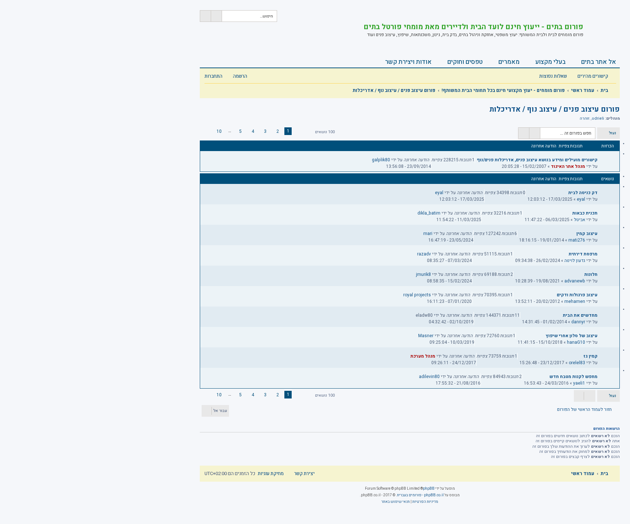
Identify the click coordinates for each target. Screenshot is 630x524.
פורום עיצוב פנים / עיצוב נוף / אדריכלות (554, 109)
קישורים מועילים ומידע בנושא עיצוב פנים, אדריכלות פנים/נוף (537, 160)
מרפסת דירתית (583, 254)
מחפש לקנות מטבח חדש (573, 376)
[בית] (601, 27)
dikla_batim (428, 213)
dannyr (578, 322)
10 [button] (219, 131)
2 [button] (277, 131)
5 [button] (240, 131)
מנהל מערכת (423, 356)
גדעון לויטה (574, 260)
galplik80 (381, 160)
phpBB (429, 488)
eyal (581, 199)
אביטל (579, 219)
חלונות (591, 274)
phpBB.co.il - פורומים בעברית (420, 495)
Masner (425, 335)
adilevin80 (429, 376)
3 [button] (265, 131)
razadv (424, 254)
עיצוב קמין (587, 233)
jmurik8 (423, 274)
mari (427, 233)
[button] (304, 132)
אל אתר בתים (598, 62)
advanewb (574, 281)
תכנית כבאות (585, 213)
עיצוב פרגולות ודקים (577, 295)
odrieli (598, 118)
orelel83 (577, 362)
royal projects (417, 295)
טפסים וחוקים (465, 62)
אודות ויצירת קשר (408, 62)
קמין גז (590, 356)
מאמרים (509, 62)
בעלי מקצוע (550, 62)
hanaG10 (576, 342)
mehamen (574, 301)
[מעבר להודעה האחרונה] (368, 160)
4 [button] (253, 131)
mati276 (576, 240)
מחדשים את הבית (580, 315)
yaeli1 (579, 383)
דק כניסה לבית (583, 192)
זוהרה (585, 118)
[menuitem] (557, 76)
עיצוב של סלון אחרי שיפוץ (572, 335)
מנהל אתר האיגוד (568, 166)
